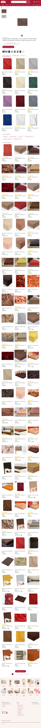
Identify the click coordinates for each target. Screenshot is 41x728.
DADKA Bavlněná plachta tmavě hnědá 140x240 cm (24, 607)
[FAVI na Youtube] (6, 712)
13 (38, 96)
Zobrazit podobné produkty (8, 46)
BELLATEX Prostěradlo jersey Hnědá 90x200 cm (10, 625)
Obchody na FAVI (20, 705)
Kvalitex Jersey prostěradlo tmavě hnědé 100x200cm (11, 644)
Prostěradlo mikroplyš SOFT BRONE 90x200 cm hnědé (11, 270)
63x (19, 194)
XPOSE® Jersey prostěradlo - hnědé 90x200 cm (10, 214)
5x (19, 456)
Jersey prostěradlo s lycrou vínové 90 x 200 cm (23, 177)
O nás (18, 703)
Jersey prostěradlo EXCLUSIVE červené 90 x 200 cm (11, 158)
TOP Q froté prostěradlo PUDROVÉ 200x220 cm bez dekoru (12, 457)
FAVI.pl (13, 722)
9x (19, 213)
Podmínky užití (19, 713)
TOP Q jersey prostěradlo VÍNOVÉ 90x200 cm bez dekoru (12, 364)
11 (25, 77)
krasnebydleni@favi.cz (7, 703)
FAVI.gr (39, 722)
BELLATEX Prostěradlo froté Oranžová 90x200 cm (11, 588)
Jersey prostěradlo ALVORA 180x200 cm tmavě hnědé (24, 476)
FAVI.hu (19, 722)
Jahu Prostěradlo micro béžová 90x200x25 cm (23, 569)
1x (19, 70)
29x (19, 175)
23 (38, 201)
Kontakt (3, 705)
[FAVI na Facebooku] (2, 712)
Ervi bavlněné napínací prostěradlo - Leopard (23, 663)
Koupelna (27, 4)
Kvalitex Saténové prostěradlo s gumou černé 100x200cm (12, 90)
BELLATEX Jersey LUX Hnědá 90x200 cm (22, 532)
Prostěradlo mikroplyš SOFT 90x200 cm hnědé (23, 345)
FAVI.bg (36, 722)
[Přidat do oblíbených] (25, 96)
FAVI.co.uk (32, 722)
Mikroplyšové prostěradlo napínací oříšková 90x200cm (11, 532)
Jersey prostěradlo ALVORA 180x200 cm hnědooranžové (25, 438)
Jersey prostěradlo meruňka (33, 438)
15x (19, 306)
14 (12, 294)
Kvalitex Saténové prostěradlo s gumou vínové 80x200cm (25, 109)
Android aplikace (36, 703)
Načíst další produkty (20, 671)
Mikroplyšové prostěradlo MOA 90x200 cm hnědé (10, 551)
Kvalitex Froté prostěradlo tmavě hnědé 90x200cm (11, 513)
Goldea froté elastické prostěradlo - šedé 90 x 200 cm (24, 326)
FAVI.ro (16, 722)
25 (38, 114)
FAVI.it (26, 722)
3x (32, 70)
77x (7, 213)
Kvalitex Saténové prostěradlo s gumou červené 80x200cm (25, 551)
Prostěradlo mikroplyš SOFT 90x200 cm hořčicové (24, 270)
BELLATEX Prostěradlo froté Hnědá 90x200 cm (10, 663)
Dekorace (6, 4)
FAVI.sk (10, 722)
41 (38, 163)
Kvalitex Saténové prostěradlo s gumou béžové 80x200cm (12, 382)
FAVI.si (3, 723)
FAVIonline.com (4, 720)
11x (32, 250)
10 (38, 58)
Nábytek (2, 4)
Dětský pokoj (24, 695)
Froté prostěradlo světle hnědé (33, 364)
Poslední (26, 674)
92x (32, 175)
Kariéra (3, 706)
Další (21, 674)
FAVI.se (29, 722)
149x (7, 175)
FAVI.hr (23, 722)
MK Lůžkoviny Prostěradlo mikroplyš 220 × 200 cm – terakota (26, 289)
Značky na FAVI (20, 706)
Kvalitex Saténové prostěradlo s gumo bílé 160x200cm (24, 128)
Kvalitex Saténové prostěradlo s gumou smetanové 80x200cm (26, 90)
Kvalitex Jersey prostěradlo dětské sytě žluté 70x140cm (25, 644)
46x (32, 213)
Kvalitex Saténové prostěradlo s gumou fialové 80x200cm (12, 109)
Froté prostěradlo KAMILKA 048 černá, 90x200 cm (11, 476)
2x (32, 381)
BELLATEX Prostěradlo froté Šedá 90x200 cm (23, 588)
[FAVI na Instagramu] (4, 712)
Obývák (30, 4)
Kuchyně (22, 4)
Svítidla (13, 4)
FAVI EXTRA (19, 712)
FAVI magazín (19, 709)
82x (32, 194)
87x (7, 194)
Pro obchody (19, 710)
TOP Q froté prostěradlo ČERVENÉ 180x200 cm (23, 625)
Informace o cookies (20, 715)
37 (12, 77)
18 (12, 182)
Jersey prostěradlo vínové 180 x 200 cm (22, 195)
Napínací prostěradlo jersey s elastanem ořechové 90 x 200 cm (26, 457)
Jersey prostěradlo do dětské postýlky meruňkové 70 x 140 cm (26, 420)
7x (19, 269)
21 (25, 182)
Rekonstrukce (18, 4)
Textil (10, 4)
